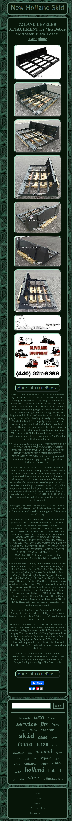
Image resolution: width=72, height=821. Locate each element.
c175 (55, 745)
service (26, 724)
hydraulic (24, 718)
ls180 (42, 744)
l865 (30, 753)
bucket (52, 718)
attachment (53, 778)
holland (34, 769)
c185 (17, 771)
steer (34, 777)
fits (44, 724)
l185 (35, 758)
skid (26, 736)
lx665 (57, 759)
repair (46, 757)
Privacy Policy (37, 808)
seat (54, 738)
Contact (38, 803)
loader (25, 744)
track (44, 763)
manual (43, 751)
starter (47, 730)
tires (22, 779)
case (42, 737)
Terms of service (38, 813)
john (24, 730)
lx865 (39, 717)
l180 (15, 780)
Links (38, 798)
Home (38, 793)
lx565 (17, 764)
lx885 (56, 763)
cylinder (18, 752)
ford (55, 724)
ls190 (27, 759)
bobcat (54, 770)
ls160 (33, 730)
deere (59, 752)
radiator (30, 763)
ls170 (18, 758)
